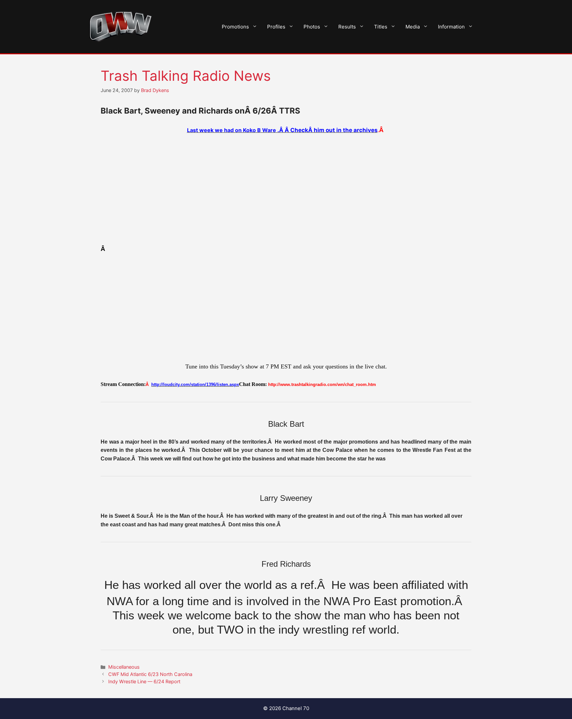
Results (347, 27)
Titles (380, 27)
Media (412, 27)
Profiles (276, 27)
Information (451, 27)
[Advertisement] (286, 189)
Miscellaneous (124, 667)
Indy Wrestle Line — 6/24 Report (144, 681)
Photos (312, 27)
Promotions (235, 27)
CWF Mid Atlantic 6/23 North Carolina (150, 674)
